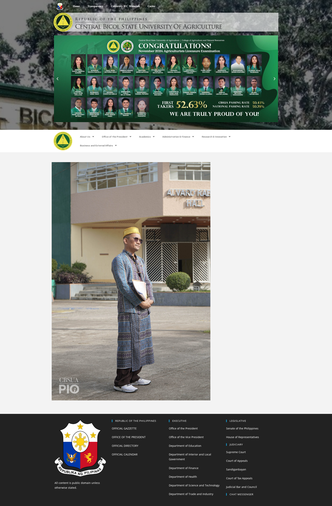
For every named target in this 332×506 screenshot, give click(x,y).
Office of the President (115, 136)
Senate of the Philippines (242, 428)
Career (151, 6)
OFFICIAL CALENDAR (125, 454)
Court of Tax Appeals (239, 478)
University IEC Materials (125, 6)
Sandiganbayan (236, 469)
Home (76, 6)
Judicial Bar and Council (241, 487)
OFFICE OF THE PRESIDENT (129, 437)
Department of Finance (183, 468)
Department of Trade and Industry (191, 494)
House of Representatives (242, 437)
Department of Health (183, 476)
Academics (145, 136)
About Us (85, 136)
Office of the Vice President (186, 437)
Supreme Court (236, 452)
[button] (150, 125)
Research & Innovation (214, 136)
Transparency (95, 6)
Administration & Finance (176, 136)
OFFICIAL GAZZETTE (124, 428)
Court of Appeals (237, 461)
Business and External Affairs (96, 145)
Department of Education (185, 446)
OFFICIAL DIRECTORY (125, 446)
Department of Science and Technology (194, 485)
